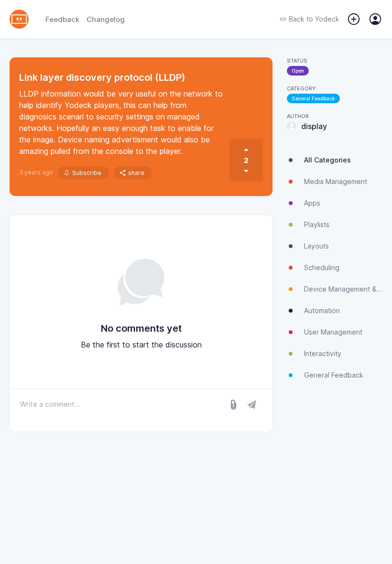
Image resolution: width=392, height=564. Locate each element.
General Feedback (313, 98)
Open (298, 71)
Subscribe (86, 172)
